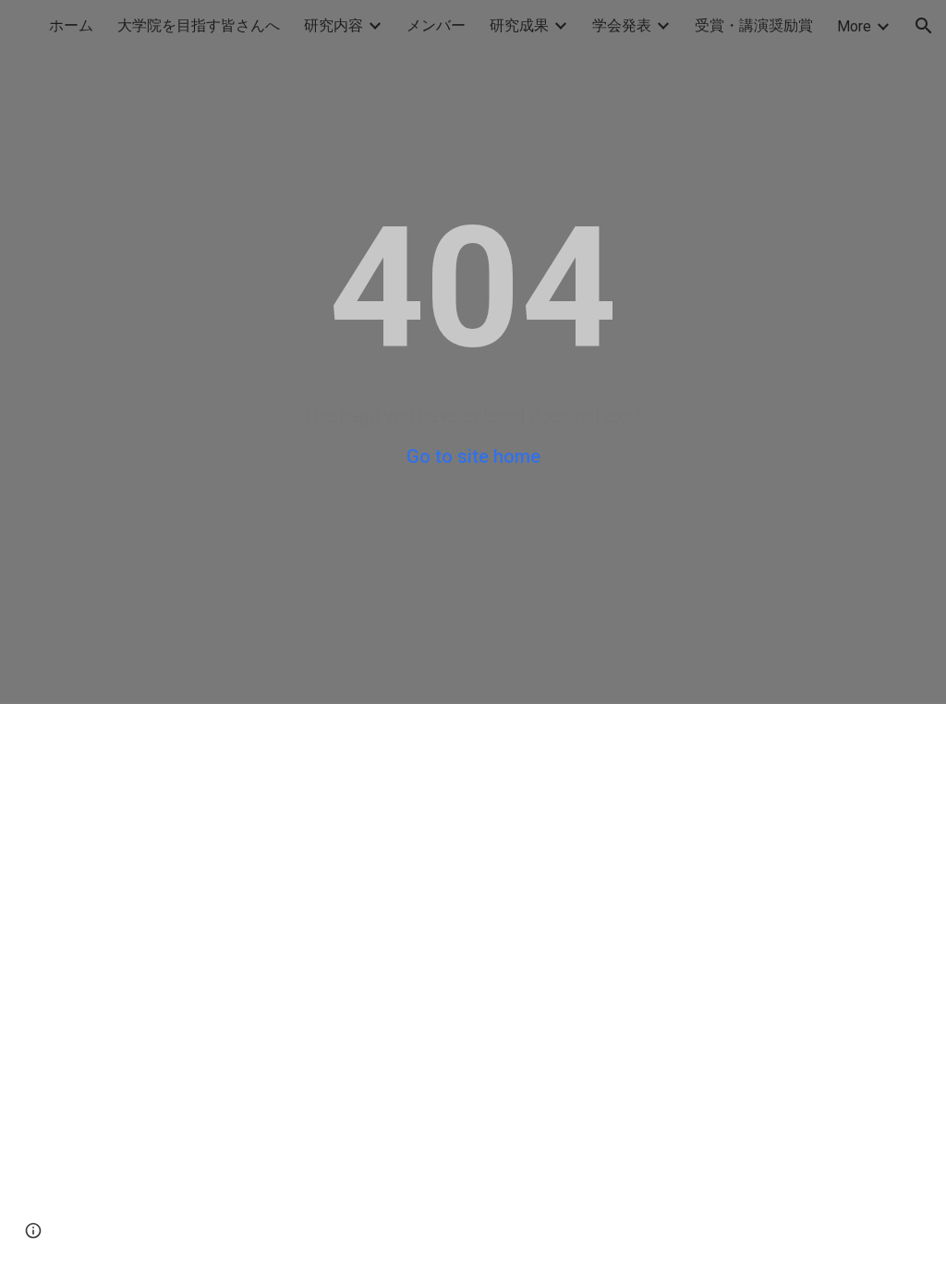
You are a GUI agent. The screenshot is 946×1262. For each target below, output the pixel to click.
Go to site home (473, 456)
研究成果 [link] (519, 25)
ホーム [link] (71, 25)
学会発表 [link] (621, 25)
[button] (924, 26)
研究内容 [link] (333, 25)
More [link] (854, 26)
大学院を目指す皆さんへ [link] (198, 25)
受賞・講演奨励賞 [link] (754, 25)
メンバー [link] (436, 25)
